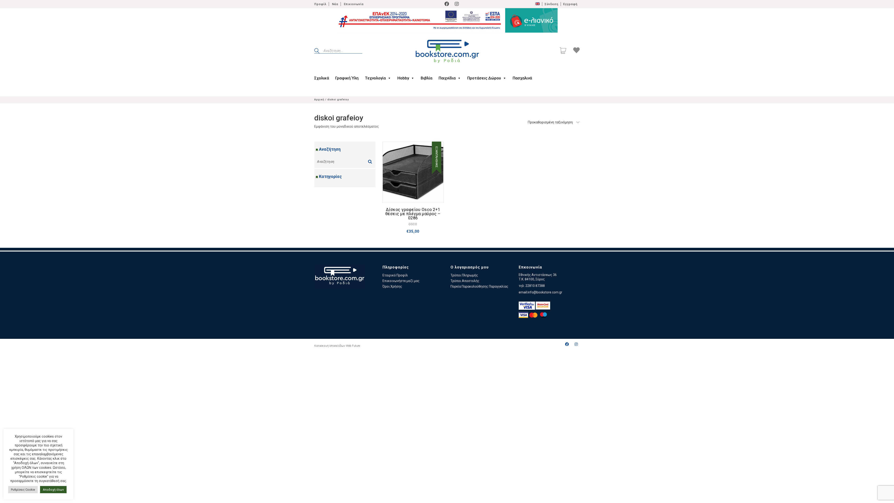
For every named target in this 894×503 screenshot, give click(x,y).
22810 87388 (535, 286)
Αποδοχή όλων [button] (53, 489)
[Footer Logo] (339, 276)
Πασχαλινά (522, 78)
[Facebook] (446, 4)
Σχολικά (321, 78)
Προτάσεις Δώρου (484, 78)
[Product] (413, 172)
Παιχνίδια (447, 78)
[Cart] (563, 51)
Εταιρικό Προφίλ (395, 275)
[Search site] (316, 51)
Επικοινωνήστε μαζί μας (401, 281)
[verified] (527, 306)
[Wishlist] (576, 51)
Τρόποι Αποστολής (464, 281)
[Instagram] (457, 4)
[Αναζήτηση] (371, 160)
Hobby (403, 78)
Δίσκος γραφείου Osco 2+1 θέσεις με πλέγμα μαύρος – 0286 (413, 213)
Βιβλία (426, 78)
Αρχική (319, 99)
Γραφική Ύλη (347, 78)
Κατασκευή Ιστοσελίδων (329, 345)
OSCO (413, 224)
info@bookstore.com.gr (545, 292)
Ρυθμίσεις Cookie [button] (23, 489)
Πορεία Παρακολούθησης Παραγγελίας (479, 286)
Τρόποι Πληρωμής (464, 275)
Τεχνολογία (375, 78)
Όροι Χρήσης (392, 286)
